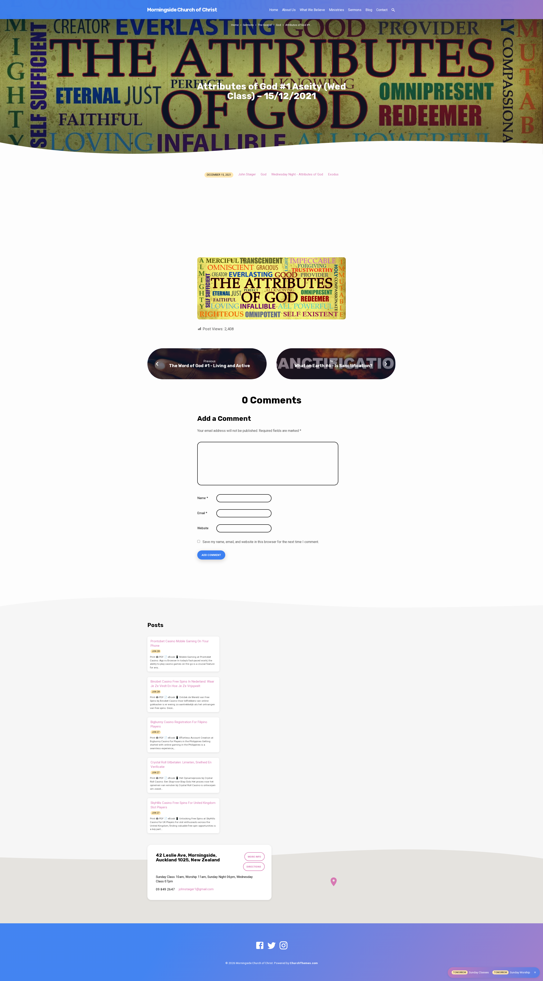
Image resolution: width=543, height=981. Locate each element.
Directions (253, 866)
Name (202, 498)
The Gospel (265, 25)
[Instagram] (283, 945)
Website (203, 528)
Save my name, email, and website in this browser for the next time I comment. (261, 542)
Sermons (354, 10)
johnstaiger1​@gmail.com (196, 889)
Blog (368, 10)
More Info (254, 856)
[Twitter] (271, 945)
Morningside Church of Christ (182, 10)
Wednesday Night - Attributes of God (297, 174)
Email (202, 513)
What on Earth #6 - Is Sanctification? (333, 365)
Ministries (336, 10)
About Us (289, 10)
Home (273, 10)
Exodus (333, 174)
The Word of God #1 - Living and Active (209, 365)
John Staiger (247, 174)
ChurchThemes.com (304, 963)
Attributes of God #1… (298, 25)
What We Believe (312, 10)
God (278, 25)
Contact (382, 10)
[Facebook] (260, 945)
